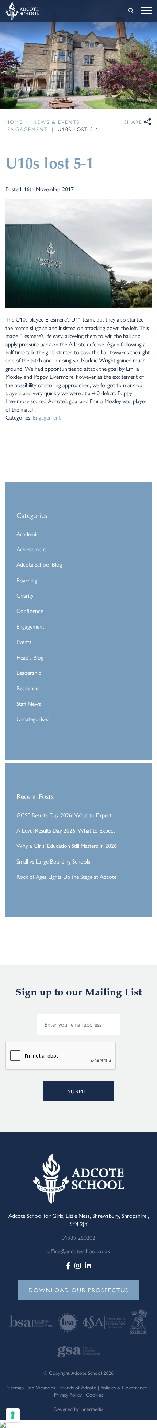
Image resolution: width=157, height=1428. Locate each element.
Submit (78, 1091)
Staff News (28, 703)
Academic (27, 534)
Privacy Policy (68, 1394)
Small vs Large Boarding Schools (53, 861)
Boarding (26, 580)
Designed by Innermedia (78, 1408)
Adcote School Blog (39, 564)
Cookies (94, 1394)
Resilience (27, 688)
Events (23, 641)
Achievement (31, 549)
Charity (25, 595)
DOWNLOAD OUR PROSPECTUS (78, 1290)
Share (133, 121)
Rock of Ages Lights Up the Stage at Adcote (66, 876)
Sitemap (15, 1387)
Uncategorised (33, 719)
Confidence (29, 610)
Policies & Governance (123, 1387)
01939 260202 (78, 1237)
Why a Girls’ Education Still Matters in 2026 (66, 845)
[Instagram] (77, 1265)
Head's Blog (29, 657)
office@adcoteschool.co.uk (78, 1251)
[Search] (131, 10)
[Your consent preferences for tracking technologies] (13, 1415)
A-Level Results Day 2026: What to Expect (65, 830)
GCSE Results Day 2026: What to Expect (64, 815)
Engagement (47, 417)
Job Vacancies (41, 1387)
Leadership (28, 672)
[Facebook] (68, 1265)
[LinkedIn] (88, 1265)
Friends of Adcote (77, 1387)
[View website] (32, 1320)
